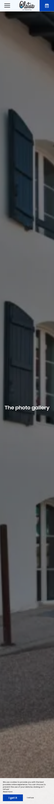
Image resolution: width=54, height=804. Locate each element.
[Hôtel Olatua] (27, 5)
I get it (13, 798)
